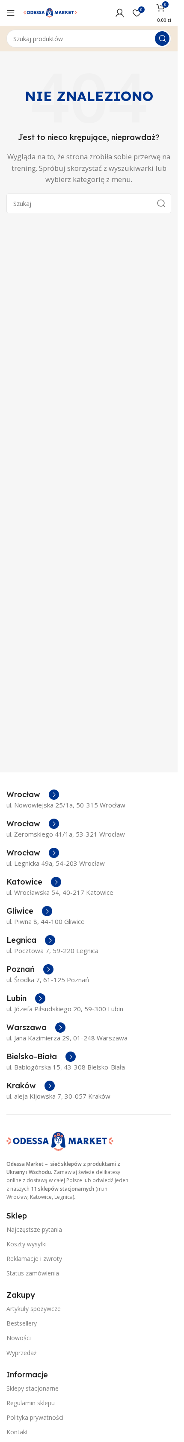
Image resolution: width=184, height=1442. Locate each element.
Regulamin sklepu (30, 1403)
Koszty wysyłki (26, 1244)
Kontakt (17, 1432)
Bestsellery (21, 1323)
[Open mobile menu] (10, 12)
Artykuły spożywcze (33, 1309)
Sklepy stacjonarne (32, 1388)
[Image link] (59, 1141)
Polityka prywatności (34, 1417)
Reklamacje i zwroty (34, 1258)
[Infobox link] (32, 795)
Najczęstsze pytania (34, 1229)
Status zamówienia (32, 1273)
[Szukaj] (162, 38)
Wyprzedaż (21, 1353)
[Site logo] (50, 12)
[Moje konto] (119, 12)
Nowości (18, 1338)
